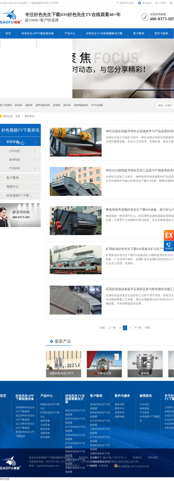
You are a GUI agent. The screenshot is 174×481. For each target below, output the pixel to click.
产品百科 (14, 168)
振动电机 (45, 437)
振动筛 (18, 105)
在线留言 (147, 3)
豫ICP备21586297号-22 (115, 457)
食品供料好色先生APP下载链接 (25, 417)
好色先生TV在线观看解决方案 (104, 33)
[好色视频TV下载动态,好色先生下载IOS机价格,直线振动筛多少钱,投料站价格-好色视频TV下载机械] (11, 22)
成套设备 (45, 433)
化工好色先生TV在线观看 (75, 429)
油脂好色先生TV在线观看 (75, 461)
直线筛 (56, 105)
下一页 (137, 327)
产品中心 (70, 33)
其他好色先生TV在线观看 (75, 470)
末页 (147, 327)
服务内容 (119, 404)
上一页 (112, 327)
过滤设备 (45, 425)
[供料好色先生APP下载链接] (63, 364)
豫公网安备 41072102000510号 (133, 466)
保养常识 (119, 412)
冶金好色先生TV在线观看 (75, 437)
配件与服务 (161, 33)
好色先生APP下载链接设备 (38, 33)
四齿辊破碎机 (81, 105)
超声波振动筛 (43, 105)
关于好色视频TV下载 (18, 43)
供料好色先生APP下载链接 (65, 373)
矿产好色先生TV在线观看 (75, 445)
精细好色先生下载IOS (49, 406)
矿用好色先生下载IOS (49, 414)
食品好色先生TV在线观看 (75, 412)
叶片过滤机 (97, 105)
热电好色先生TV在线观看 (75, 453)
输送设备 (45, 429)
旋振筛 (28, 105)
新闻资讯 (29, 116)
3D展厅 (163, 3)
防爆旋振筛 (104, 373)
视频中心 (12, 186)
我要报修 (119, 416)
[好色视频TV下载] (10, 463)
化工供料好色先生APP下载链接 (25, 425)
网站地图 (153, 457)
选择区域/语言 (127, 3)
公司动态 (14, 150)
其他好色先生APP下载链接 (25, 434)
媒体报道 (14, 159)
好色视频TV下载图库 (20, 195)
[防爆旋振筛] (104, 364)
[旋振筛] (145, 364)
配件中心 (119, 408)
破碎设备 (45, 420)
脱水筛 (67, 105)
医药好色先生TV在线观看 (75, 420)
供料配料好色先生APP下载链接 (25, 409)
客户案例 (138, 33)
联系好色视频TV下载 (54, 43)
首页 (8, 33)
